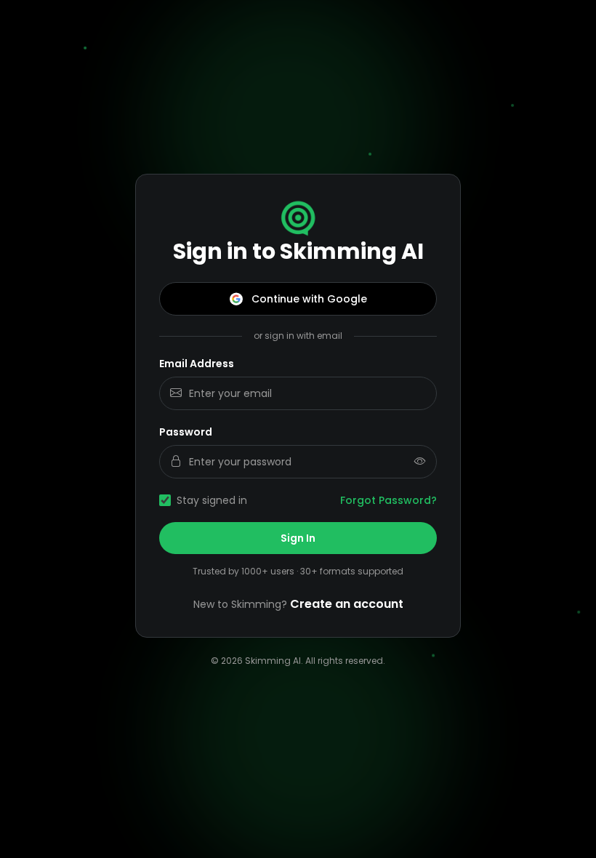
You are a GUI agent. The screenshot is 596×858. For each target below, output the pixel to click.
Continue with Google (309, 299)
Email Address (196, 363)
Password (185, 432)
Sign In (298, 538)
